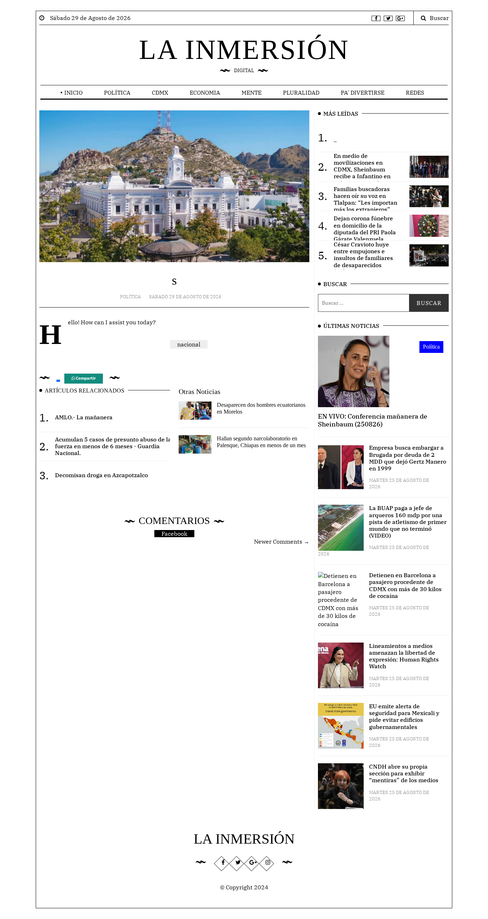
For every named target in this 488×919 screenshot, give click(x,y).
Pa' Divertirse (362, 92)
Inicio (73, 92)
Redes (415, 92)
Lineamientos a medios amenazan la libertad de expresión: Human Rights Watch (404, 656)
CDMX (160, 92)
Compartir (85, 378)
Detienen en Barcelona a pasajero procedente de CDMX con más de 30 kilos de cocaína (405, 585)
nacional (188, 344)
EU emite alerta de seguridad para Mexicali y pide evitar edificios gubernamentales (404, 716)
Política (117, 92)
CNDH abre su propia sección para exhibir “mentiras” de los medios (403, 773)
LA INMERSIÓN (244, 49)
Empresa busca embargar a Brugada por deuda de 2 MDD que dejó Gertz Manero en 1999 (407, 458)
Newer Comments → (281, 541)
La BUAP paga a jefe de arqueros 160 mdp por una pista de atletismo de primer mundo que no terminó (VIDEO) (408, 521)
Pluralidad (301, 92)
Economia (205, 92)
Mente (251, 92)
